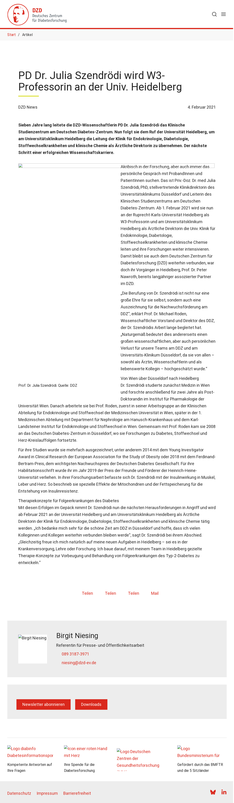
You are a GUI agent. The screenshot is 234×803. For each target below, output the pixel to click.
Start (11, 35)
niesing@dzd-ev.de (79, 662)
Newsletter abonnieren (43, 704)
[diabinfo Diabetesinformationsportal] (32, 753)
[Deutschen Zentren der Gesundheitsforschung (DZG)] (145, 759)
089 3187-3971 (75, 654)
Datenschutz (19, 793)
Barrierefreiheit (77, 793)
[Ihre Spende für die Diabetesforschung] (88, 753)
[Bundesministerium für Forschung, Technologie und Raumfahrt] (202, 753)
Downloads (91, 704)
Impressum (47, 793)
